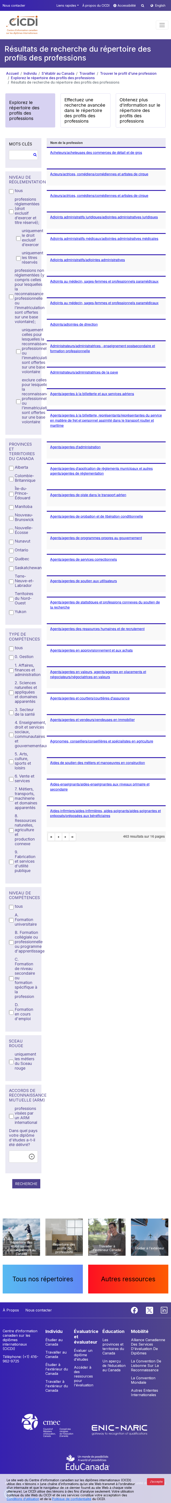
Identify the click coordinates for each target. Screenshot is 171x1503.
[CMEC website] (53, 1429)
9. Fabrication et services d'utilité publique (25, 861)
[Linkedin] (164, 1310)
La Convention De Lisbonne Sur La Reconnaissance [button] (146, 1365)
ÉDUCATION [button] (113, 1331)
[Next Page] (65, 837)
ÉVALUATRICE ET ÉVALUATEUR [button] (86, 1337)
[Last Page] (72, 837)
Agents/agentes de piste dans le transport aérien (88, 494)
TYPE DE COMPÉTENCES (23, 636)
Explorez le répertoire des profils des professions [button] (24, 110)
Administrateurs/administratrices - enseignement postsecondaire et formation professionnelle (102, 348)
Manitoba (23, 506)
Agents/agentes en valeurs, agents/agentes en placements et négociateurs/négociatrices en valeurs (98, 674)
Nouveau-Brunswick (24, 517)
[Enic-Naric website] (119, 1429)
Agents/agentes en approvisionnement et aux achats (91, 650)
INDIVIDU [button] (54, 1331)
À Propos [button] (11, 1310)
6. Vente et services (24, 778)
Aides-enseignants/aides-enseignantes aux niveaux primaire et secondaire (99, 787)
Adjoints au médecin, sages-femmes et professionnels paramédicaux (104, 281)
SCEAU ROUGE (16, 1043)
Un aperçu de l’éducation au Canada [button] (114, 1365)
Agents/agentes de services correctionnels (83, 559)
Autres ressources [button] (128, 1279)
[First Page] (51, 837)
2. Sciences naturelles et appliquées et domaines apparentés (26, 692)
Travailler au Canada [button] (56, 1354)
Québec (22, 559)
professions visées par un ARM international (26, 1115)
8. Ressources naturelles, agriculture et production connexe (25, 829)
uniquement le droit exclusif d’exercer (32, 237)
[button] (22, 25)
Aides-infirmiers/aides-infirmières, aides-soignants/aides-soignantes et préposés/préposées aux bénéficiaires (105, 813)
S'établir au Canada (58, 73)
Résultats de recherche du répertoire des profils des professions (65, 82)
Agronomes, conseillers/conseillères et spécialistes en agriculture (101, 741)
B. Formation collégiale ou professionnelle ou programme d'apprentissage (30, 941)
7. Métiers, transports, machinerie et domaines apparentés (26, 798)
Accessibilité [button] (127, 5)
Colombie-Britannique (25, 478)
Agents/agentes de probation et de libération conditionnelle (96, 516)
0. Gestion (24, 656)
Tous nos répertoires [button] (42, 1279)
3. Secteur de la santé (25, 712)
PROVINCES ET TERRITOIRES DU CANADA (22, 451)
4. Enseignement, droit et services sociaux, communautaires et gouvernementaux (31, 734)
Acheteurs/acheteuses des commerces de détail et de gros (96, 152)
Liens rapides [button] (66, 5)
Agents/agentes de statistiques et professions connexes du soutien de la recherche (105, 605)
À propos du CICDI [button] (96, 5)
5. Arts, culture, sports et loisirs (23, 761)
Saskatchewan (28, 567)
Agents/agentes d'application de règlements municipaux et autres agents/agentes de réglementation (101, 471)
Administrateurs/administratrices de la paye (84, 372)
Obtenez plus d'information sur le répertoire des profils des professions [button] (140, 110)
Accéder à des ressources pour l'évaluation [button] (83, 1376)
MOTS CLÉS (20, 144)
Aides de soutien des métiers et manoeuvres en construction (97, 762)
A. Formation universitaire (26, 920)
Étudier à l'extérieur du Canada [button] (56, 1369)
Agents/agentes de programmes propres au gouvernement (96, 537)
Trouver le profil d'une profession (128, 73)
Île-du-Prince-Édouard (22, 493)
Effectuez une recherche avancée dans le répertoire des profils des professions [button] (84, 110)
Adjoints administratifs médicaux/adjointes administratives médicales (104, 238)
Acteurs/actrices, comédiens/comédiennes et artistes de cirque (99, 173)
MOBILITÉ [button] (140, 1331)
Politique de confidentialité (71, 1499)
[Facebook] (135, 1310)
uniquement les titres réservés (32, 258)
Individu (30, 73)
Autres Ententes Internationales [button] (144, 1392)
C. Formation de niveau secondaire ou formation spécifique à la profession (26, 978)
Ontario (21, 550)
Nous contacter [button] (14, 5)
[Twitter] (150, 1310)
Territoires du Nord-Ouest (24, 598)
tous (19, 190)
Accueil (12, 73)
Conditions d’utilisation (23, 1499)
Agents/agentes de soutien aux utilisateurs (83, 580)
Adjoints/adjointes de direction (74, 324)
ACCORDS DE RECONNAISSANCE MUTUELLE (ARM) (23, 1095)
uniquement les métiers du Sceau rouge (25, 1061)
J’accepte (156, 1481)
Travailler (87, 73)
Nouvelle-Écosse (24, 530)
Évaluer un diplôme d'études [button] (83, 1355)
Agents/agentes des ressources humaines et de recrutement (97, 628)
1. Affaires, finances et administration (28, 670)
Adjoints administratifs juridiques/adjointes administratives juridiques (104, 216)
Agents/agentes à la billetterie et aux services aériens (92, 393)
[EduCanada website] (88, 1462)
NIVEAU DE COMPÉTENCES (23, 895)
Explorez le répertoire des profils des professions (53, 78)
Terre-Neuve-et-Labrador (24, 581)
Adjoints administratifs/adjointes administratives (87, 259)
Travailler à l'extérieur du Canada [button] (56, 1386)
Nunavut (22, 541)
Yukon (20, 611)
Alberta (21, 467)
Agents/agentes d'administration (75, 446)
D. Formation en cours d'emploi (24, 1011)
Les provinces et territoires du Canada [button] (113, 1346)
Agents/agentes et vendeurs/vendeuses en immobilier (92, 719)
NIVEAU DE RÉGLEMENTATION (23, 179)
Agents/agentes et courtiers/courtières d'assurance (90, 698)
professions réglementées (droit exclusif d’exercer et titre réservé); (27, 211)
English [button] (160, 5)
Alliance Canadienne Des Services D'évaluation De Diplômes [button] (148, 1346)
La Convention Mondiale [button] (143, 1380)
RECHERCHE (26, 1184)
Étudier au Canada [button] (54, 1342)
